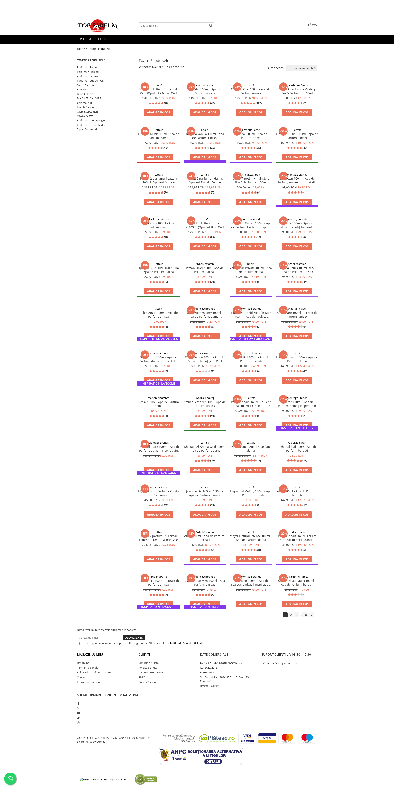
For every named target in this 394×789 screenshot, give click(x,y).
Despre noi (83, 663)
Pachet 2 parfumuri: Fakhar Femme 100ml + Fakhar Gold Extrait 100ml (158, 538)
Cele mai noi (84, 103)
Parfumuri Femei (87, 67)
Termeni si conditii (88, 667)
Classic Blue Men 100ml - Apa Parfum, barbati (204, 582)
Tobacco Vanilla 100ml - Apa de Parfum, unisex (205, 136)
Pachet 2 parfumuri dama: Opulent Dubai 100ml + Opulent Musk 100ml (205, 180)
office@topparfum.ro (281, 663)
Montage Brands (297, 174)
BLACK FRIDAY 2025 (89, 98)
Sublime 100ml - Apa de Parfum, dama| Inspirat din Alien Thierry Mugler (297, 404)
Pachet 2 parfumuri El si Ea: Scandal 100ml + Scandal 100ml (297, 538)
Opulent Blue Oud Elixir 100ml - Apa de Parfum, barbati (159, 270)
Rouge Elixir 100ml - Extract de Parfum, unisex (159, 582)
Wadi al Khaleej (297, 308)
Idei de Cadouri (86, 107)
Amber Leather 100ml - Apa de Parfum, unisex (205, 404)
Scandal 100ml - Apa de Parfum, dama (251, 136)
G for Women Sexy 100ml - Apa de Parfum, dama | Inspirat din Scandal (205, 314)
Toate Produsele (90, 39)
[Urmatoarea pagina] (311, 614)
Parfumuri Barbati (88, 72)
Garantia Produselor (151, 672)
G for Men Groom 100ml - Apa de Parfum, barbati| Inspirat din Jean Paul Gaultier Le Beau (251, 225)
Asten (158, 308)
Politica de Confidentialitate (186, 643)
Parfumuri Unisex (87, 76)
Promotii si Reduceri (89, 682)
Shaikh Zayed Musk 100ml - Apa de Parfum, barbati (297, 582)
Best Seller (83, 89)
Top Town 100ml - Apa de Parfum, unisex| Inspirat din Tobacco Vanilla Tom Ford (297, 180)
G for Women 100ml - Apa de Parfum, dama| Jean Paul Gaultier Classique (204, 359)
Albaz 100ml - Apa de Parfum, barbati (204, 538)
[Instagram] (78, 723)
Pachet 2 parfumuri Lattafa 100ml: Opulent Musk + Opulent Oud (158, 180)
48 (305, 615)
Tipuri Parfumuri (87, 129)
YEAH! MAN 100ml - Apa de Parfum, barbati (250, 359)
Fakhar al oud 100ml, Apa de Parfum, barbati (297, 448)
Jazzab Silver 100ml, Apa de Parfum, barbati (205, 270)
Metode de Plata (149, 663)
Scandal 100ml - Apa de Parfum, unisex (205, 91)
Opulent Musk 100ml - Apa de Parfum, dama (158, 136)
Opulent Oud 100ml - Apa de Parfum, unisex (251, 91)
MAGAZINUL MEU (90, 654)
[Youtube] (78, 713)
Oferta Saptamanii (88, 111)
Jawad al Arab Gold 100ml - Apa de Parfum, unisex (204, 493)
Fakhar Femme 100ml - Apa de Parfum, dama (297, 359)
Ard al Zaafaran (251, 174)
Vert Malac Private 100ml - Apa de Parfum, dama (251, 270)
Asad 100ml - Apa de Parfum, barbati (297, 493)
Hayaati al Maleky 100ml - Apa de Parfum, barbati (250, 493)
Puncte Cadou (147, 682)
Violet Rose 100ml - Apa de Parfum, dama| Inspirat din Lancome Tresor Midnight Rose (159, 359)
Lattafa (158, 85)
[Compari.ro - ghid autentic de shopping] (145, 779)
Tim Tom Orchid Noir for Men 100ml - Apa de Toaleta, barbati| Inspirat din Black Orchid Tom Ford (251, 314)
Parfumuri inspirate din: (91, 125)
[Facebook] (78, 703)
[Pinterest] (78, 708)
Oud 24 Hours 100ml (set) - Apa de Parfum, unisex (297, 270)
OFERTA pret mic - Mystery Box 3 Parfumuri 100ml (251, 180)
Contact (82, 677)
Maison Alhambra (251, 353)
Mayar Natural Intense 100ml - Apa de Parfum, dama (251, 538)
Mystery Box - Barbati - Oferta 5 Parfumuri (158, 493)
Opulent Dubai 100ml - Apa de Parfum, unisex (297, 136)
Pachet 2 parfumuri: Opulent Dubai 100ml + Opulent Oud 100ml (251, 404)
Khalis (204, 130)
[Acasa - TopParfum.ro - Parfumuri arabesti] (97, 25)
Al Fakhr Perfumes (297, 85)
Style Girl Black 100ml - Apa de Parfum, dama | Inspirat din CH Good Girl (159, 448)
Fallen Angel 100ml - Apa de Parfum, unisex (158, 314)
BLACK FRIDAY (85, 94)
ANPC (142, 677)
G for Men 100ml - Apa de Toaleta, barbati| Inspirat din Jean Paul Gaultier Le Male (251, 582)
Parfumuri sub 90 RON (90, 80)
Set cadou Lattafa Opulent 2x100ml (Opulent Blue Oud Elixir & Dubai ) (205, 225)
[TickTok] (78, 718)
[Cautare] (210, 25)
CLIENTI (144, 654)
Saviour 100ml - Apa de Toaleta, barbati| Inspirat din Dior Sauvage (297, 225)
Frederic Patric (204, 85)
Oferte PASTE (85, 116)
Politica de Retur (148, 667)
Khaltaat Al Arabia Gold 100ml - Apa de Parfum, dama (204, 448)
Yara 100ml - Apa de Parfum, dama (251, 448)
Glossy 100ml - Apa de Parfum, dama (158, 404)
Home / (82, 49)
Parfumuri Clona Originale (92, 120)
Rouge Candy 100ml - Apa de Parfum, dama (158, 225)
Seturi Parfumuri (87, 85)
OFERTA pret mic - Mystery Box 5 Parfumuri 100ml (297, 91)
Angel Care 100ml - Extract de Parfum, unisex (297, 314)
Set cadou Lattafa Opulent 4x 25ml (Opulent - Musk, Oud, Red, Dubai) (159, 91)
